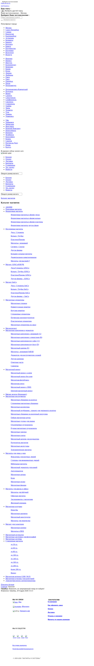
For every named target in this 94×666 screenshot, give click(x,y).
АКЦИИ (9, 207)
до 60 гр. (14, 548)
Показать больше (7, 585)
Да (3, 11)
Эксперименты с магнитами (22, 499)
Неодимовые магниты (14, 229)
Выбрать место (9, 20)
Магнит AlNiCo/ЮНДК (15, 264)
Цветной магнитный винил (21, 391)
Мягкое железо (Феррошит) (16, 394)
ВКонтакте (25, 606)
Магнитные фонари (18, 485)
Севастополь (10, 98)
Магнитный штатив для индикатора (25, 439)
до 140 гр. (14, 559)
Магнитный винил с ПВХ (21, 387)
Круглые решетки (18, 310)
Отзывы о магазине (55, 616)
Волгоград (10, 53)
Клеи (13, 478)
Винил (13, 573)
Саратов (9, 141)
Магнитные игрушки (14, 506)
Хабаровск (10, 122)
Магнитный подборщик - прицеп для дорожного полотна (33, 410)
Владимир (10, 51)
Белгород (9, 44)
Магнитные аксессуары (20, 446)
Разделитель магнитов (19, 443)
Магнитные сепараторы (15, 300)
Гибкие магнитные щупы (21, 418)
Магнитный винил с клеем (21, 373)
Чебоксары (10, 124)
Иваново (9, 59)
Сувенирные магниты (14, 541)
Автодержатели (17, 471)
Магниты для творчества (20, 521)
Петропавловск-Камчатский (17, 89)
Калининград (11, 65)
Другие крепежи (17, 359)
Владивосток (11, 48)
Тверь (8, 108)
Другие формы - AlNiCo (20, 279)
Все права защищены (19, 645)
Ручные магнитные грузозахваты (24, 428)
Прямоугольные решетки (20, 307)
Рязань (8, 94)
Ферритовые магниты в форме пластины (27, 222)
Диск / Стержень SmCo (20, 286)
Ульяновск (10, 116)
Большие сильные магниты (21, 254)
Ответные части (17, 362)
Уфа (7, 120)
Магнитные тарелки (19, 432)
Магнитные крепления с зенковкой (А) (26, 334)
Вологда (9, 55)
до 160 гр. (14, 562)
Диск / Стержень (17, 232)
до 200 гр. (14, 566)
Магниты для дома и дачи (16, 453)
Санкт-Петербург (12, 30)
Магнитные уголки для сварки (23, 421)
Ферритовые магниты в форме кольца (25, 218)
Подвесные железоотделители (22, 318)
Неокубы (14, 510)
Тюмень (9, 114)
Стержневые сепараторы (20, 314)
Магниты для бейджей (19, 492)
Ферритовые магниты (14, 211)
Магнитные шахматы (19, 513)
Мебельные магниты (19, 464)
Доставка (51, 612)
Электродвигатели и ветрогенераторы (20, 581)
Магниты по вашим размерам (59, 619)
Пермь (8, 145)
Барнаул (9, 42)
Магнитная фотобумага (20, 380)
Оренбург (9, 81)
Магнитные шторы (18, 475)
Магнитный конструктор (20, 517)
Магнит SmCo (11, 282)
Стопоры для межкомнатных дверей (25, 460)
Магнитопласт (11, 328)
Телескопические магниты (21, 450)
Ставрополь (10, 104)
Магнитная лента (17, 384)
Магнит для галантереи (15, 524)
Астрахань (10, 38)
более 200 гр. (16, 569)
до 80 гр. (14, 552)
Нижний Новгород (13, 128)
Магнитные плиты (18, 435)
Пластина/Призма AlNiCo (21, 275)
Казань (8, 139)
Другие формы (16, 250)
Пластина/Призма (18, 240)
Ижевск (9, 61)
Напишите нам (25, 611)
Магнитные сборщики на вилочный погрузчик (29, 414)
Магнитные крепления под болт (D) (25, 344)
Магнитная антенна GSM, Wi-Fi (18, 576)
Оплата (50, 609)
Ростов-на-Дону (12, 143)
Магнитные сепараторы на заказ (23, 325)
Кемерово (9, 67)
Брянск (8, 46)
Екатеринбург (11, 36)
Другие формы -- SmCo (20, 296)
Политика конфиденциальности (22, 649)
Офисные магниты (18, 496)
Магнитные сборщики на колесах (24, 400)
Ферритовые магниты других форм (25, 225)
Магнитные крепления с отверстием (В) (26, 337)
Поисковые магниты (14, 209)
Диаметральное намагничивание (23, 257)
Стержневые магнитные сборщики (24, 403)
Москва (8, 28)
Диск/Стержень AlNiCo (20, 268)
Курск (8, 71)
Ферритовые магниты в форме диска (25, 215)
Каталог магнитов (8, 198)
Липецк (9, 73)
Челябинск (10, 135)
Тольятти (9, 110)
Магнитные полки (18, 482)
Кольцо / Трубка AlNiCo (20, 271)
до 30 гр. (14, 544)
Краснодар (10, 34)
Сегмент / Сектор (17, 247)
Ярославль (10, 126)
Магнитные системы (14, 539)
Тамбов (8, 106)
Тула (7, 112)
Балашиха (9, 40)
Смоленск (9, 102)
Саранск (9, 96)
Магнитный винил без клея (21, 376)
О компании (52, 602)
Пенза (8, 83)
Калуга (8, 147)
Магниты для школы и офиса (17, 489)
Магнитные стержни (19, 303)
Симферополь (11, 100)
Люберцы (9, 75)
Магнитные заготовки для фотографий (21, 537)
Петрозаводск (11, 85)
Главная (4, 587)
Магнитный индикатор (15, 535)
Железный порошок (18, 503)
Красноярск (10, 137)
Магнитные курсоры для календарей (20, 579)
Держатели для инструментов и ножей (26, 355)
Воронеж (9, 133)
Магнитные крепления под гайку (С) (25, 341)
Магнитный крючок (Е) (20, 348)
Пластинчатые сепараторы (21, 321)
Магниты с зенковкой (19, 243)
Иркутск (9, 63)
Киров (8, 69)
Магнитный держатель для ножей (24, 467)
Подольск (9, 91)
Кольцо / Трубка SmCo (19, 289)
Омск (8, 77)
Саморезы (15, 366)
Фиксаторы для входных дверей (23, 457)
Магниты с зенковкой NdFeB (22, 352)
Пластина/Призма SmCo (20, 293)
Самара (8, 32)
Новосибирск (11, 131)
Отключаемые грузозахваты (22, 425)
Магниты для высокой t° (20, 261)
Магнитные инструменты (16, 396)
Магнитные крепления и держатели (20, 330)
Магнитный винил (13, 369)
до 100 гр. (14, 555)
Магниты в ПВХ (17, 531)
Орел (8, 79)
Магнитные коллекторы (20, 407)
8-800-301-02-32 (5, 3)
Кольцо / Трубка (17, 236)
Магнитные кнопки (18, 528)
